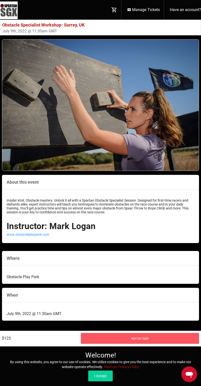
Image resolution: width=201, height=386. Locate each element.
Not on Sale (140, 338)
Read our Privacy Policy (121, 367)
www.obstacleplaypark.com (28, 234)
